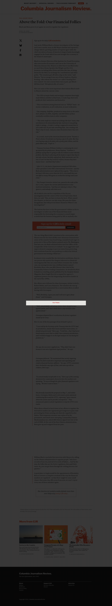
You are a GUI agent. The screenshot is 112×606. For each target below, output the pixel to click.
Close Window (56, 302)
